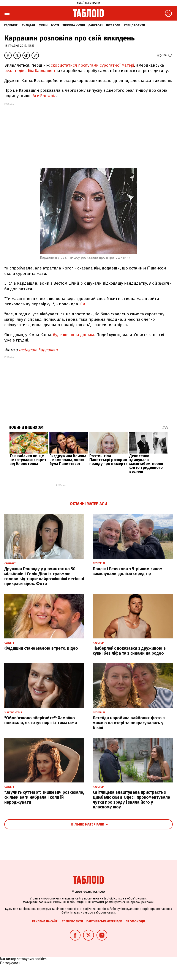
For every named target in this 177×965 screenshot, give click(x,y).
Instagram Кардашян (39, 349)
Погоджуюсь (10, 963)
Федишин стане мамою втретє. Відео (41, 648)
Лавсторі (95, 25)
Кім (82, 303)
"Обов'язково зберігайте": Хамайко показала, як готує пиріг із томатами (40, 720)
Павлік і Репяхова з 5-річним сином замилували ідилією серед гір (128, 571)
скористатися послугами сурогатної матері (92, 65)
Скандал (28, 25)
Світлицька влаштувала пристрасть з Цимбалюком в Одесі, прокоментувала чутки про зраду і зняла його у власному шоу (131, 800)
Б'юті (55, 25)
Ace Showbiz (44, 95)
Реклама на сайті (45, 921)
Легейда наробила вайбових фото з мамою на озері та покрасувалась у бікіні (129, 722)
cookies (41, 959)
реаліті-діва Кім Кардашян (29, 70)
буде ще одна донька (73, 334)
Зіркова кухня (73, 25)
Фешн (42, 25)
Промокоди (135, 921)
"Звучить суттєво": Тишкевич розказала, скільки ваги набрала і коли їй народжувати (44, 797)
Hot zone (113, 25)
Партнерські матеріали (104, 921)
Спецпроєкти (134, 25)
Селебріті (11, 25)
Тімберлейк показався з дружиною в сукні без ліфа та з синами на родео (129, 651)
